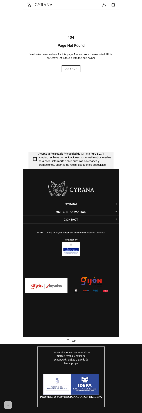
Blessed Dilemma (96, 232)
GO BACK (71, 68)
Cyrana (44, 4)
